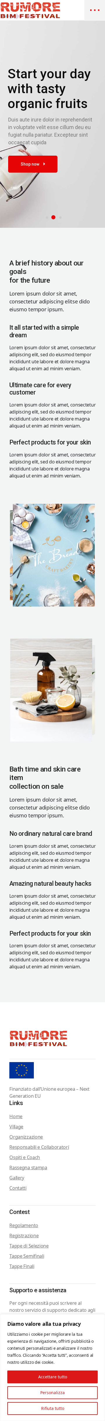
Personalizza (52, 1392)
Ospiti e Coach (24, 1157)
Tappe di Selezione (28, 1246)
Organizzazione (26, 1137)
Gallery (16, 1178)
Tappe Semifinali (26, 1256)
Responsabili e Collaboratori (39, 1147)
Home (15, 1116)
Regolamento (23, 1225)
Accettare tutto (52, 1377)
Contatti (17, 1188)
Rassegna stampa (28, 1167)
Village (16, 1126)
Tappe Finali (21, 1266)
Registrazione (23, 1235)
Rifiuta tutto (52, 1408)
